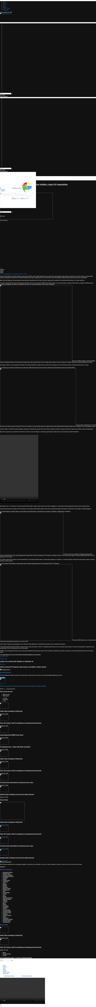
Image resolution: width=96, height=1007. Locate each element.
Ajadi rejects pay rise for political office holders (14, 654)
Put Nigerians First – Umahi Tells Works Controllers (15, 747)
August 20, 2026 (4, 860)
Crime (4, 883)
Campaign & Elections (8, 876)
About (4, 5)
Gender (4, 896)
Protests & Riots (7, 912)
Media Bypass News (9, 957)
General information (7, 898)
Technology (5, 918)
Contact (5, 7)
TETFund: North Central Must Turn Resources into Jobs (16, 782)
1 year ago (2, 189)
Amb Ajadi (28, 654)
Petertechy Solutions (27, 957)
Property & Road (7, 911)
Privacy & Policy (7, 954)
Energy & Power (7, 888)
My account (5, 10)
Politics (5, 181)
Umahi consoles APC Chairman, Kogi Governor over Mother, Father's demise (23, 686)
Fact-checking (6, 892)
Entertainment (6, 889)
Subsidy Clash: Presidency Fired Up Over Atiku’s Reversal (17, 794)
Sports (4, 916)
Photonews (5, 907)
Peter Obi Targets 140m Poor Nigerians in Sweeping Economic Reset (20, 723)
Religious (5, 914)
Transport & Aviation (8, 919)
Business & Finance (8, 875)
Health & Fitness (7, 899)
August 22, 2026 (4, 825)
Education (5, 887)
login (5, 689)
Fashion (5, 893)
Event (4, 891)
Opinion (5, 904)
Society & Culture (7, 915)
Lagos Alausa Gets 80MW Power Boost (11, 735)
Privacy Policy (6, 8)
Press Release (6, 910)
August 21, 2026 (4, 848)
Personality (5, 906)
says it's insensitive (36, 654)
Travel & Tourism (7, 920)
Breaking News (6, 873)
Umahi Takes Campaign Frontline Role (11, 711)
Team (4, 4)
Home (4, 1)
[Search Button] (12, 960)
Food (4, 895)
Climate (5, 879)
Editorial (5, 884)
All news (5, 3)
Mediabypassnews (17, 188)
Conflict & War (6, 880)
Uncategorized (6, 922)
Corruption (5, 881)
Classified (5, 877)
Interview (5, 900)
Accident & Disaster (8, 872)
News (4, 903)
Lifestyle (5, 902)
